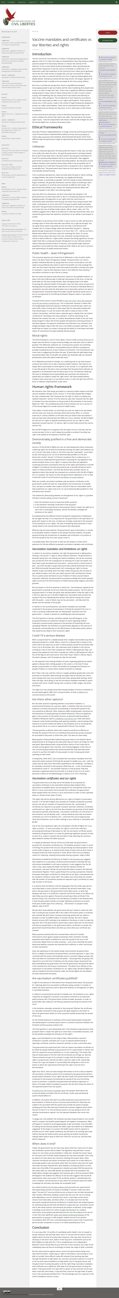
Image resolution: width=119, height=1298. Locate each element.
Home (3, 2)
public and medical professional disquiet (69, 1215)
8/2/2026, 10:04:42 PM (106, 126)
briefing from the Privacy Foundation (47, 1091)
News (11, 164)
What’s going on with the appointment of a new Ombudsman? (14, 176)
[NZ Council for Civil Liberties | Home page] (19, 16)
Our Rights (11, 2)
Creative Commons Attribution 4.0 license (41, 1294)
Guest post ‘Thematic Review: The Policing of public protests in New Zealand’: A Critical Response (15, 152)
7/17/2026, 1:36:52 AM (106, 141)
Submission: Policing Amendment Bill (13, 77)
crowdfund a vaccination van (65, 719)
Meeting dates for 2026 (9, 31)
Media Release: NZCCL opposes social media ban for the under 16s (14, 101)
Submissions (5, 40)
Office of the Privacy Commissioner (12, 229)
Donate (107, 33)
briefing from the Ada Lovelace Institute (56, 1187)
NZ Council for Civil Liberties (108, 57)
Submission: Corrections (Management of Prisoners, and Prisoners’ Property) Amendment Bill (15, 61)
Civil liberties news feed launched (12, 161)
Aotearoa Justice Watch (9, 235)
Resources (21, 2)
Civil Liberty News (107, 40)
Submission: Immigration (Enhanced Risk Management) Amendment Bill (14, 70)
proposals (47, 1217)
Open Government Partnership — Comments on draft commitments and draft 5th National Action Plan (14, 85)
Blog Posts (5, 148)
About (42, 2)
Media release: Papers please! (11, 138)
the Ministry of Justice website (71, 477)
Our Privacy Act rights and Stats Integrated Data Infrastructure (11, 168)
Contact (50, 2)
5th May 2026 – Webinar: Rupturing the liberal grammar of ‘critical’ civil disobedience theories (14, 130)
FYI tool (4, 224)
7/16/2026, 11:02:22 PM (106, 166)
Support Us (32, 2)
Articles (35, 31)
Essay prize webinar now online (12, 108)
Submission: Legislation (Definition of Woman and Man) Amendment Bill (13, 52)
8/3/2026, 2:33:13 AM (105, 107)
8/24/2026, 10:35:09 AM (106, 59)
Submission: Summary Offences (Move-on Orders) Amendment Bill (14, 44)
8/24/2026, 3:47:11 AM (106, 76)
